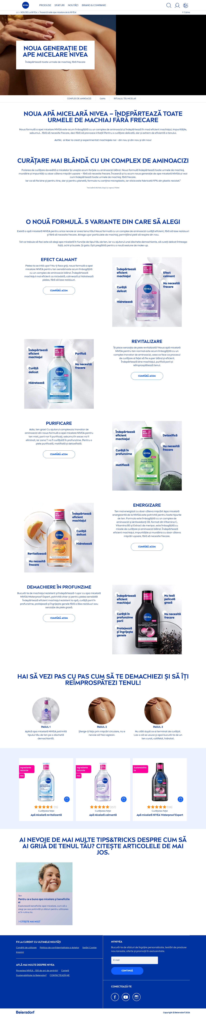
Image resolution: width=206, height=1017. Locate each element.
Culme (187, 12)
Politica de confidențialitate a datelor (59, 947)
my (116, 941)
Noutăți (73, 5)
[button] (67, 799)
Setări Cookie (89, 947)
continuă (127, 970)
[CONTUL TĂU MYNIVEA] (177, 6)
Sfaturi (60, 5)
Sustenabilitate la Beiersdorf (31, 975)
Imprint (20, 952)
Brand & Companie (94, 5)
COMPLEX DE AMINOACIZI (79, 98)
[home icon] (17, 12)
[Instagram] (137, 997)
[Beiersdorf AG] (25, 1013)
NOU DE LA (29, 12)
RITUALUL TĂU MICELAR (125, 98)
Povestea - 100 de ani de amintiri (37, 970)
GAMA (102, 98)
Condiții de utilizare (26, 947)
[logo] (25, 6)
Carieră (65, 970)
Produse (45, 5)
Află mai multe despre (35, 964)
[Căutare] (169, 6)
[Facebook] (115, 997)
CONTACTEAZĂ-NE (60, 975)
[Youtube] (126, 997)
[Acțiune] (185, 6)
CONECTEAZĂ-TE (121, 986)
